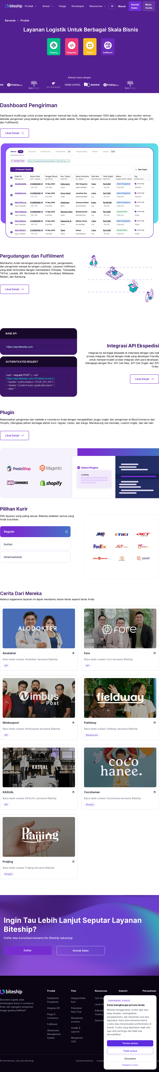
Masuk (122, 6)
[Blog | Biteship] (17, 483)
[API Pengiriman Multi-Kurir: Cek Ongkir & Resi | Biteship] (72, 46)
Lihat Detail (12, 133)
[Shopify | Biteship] (51, 483)
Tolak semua (130, 1051)
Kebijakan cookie (130, 1065)
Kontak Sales (135, 6)
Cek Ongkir (101, 998)
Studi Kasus (101, 1020)
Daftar (28, 950)
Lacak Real (100, 1004)
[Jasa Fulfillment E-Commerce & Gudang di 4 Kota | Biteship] (108, 46)
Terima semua (130, 1043)
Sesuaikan (130, 1058)
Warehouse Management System (54, 1034)
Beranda (10, 20)
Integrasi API (53, 1008)
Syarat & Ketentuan (84, 1061)
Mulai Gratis (148, 6)
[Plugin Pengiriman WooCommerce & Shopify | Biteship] (90, 46)
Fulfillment (52, 1024)
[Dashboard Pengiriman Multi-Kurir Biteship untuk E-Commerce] (54, 46)
